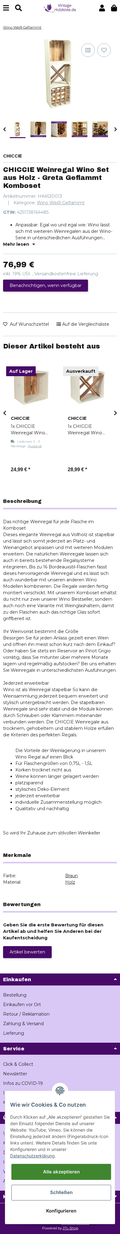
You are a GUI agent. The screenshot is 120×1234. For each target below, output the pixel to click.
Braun (71, 875)
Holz (70, 882)
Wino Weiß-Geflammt (61, 202)
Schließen (61, 1192)
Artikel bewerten (27, 952)
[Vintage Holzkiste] (60, 7)
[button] (102, 8)
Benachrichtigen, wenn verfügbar (46, 285)
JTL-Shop (70, 1228)
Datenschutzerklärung (32, 1155)
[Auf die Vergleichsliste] (88, 50)
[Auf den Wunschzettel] (104, 50)
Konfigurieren (61, 1211)
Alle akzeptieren (61, 1172)
